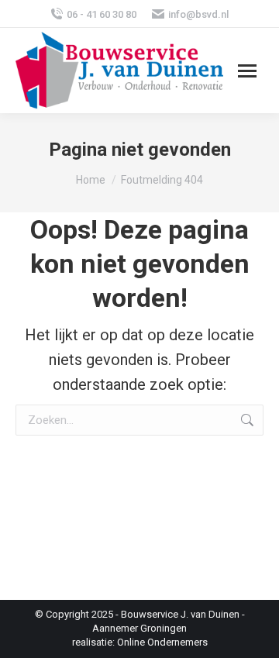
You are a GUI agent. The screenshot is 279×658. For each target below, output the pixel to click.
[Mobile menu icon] (247, 71)
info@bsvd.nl (198, 14)
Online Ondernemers (162, 642)
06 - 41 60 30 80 (101, 14)
